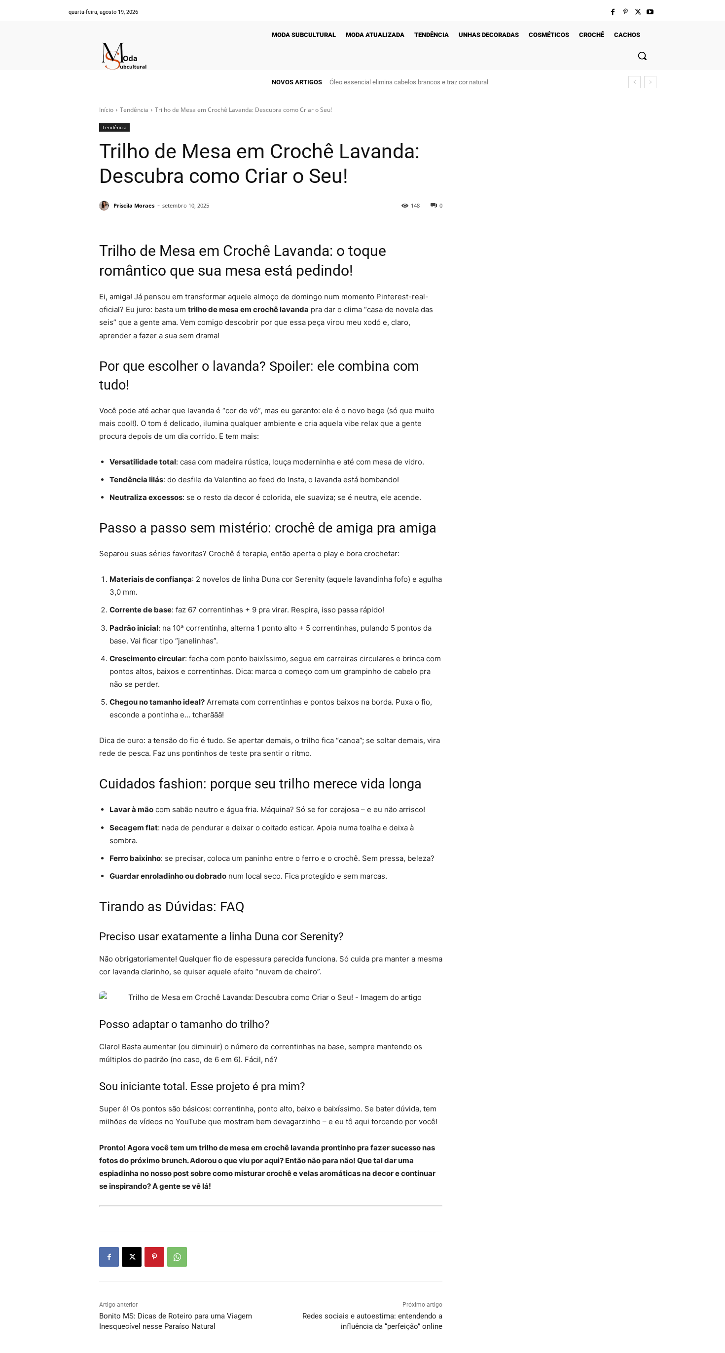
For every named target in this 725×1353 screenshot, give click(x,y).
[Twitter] (638, 12)
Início (106, 110)
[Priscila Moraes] (105, 206)
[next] (650, 82)
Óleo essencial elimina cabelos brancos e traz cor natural (408, 82)
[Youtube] (650, 12)
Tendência (134, 110)
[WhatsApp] (177, 1257)
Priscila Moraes (133, 205)
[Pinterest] (625, 12)
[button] (642, 55)
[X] (132, 1257)
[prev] (634, 82)
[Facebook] (613, 12)
